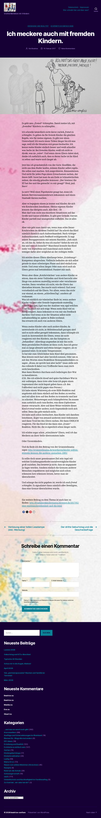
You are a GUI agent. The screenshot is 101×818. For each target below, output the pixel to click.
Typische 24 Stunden (13, 659)
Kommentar (26, 561)
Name (24, 581)
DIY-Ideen (8, 741)
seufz (6, 777)
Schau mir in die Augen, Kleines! (17, 664)
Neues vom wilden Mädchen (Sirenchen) (21, 765)
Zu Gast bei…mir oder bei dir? (16, 782)
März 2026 (8, 680)
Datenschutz (73, 7)
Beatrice (35, 48)
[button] (23, 512)
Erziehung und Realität (38, 26)
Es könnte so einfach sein (62, 26)
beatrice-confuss (18, 812)
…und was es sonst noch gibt (16, 729)
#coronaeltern (10, 732)
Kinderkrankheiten (12, 756)
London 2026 (9, 650)
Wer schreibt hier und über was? (76, 10)
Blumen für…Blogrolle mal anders (18, 738)
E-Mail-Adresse (57, 581)
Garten (7, 750)
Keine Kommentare (68, 48)
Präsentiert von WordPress (38, 812)
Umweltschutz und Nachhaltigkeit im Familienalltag (26, 780)
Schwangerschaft (11, 774)
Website (25, 590)
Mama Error (9, 762)
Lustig (6, 759)
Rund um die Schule (12, 771)
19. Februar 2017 (49, 48)
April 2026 (8, 668)
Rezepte (7, 768)
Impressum (84, 7)
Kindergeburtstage (12, 753)
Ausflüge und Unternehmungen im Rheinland (23, 735)
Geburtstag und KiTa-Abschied (17, 654)
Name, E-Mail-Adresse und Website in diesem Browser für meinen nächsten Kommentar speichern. (49, 601)
